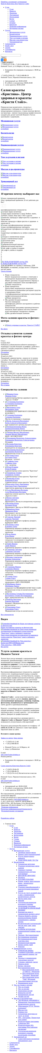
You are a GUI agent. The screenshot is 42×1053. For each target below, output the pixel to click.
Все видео (4, 647)
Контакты (8, 51)
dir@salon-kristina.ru (21, 799)
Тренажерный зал (15, 42)
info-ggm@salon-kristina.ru (10, 781)
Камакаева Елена (11, 480)
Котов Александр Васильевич (16, 423)
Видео (11, 19)
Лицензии (13, 13)
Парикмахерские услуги (18, 36)
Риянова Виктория (12, 601)
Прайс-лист (9, 46)
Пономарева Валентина (14, 452)
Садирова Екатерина (12, 417)
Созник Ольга (10, 578)
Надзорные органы (16, 28)
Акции (7, 48)
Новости (12, 11)
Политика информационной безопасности (16, 809)
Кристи (4, 4)
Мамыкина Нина (11, 511)
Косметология (14, 34)
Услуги (7, 30)
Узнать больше (6, 271)
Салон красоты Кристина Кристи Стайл (15, 766)
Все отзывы (5, 385)
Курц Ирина (9, 536)
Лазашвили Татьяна (12, 475)
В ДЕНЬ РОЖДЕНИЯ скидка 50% (13, 264)
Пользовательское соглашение (12, 811)
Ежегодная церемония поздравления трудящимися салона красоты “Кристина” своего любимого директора (19, 637)
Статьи (12, 21)
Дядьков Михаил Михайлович (16, 434)
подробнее (5, 129)
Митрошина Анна (12, 409)
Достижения (14, 15)
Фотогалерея (14, 17)
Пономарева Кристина (13, 446)
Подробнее (5, 352)
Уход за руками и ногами (18, 38)
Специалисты (10, 44)
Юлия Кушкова (10, 469)
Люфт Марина (10, 546)
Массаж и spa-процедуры (18, 40)
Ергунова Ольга (11, 457)
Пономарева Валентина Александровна (19, 440)
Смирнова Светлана (12, 551)
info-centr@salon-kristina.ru (10, 755)
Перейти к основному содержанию (14, 2)
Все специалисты (7, 615)
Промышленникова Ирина (15, 428)
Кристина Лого (12, 4)
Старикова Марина (12, 569)
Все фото (4, 329)
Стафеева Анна (10, 463)
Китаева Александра (12, 559)
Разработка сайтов (7, 818)
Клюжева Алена (11, 526)
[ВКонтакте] (2, 60)
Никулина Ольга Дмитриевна (16, 486)
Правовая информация (17, 26)
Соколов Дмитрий (12, 519)
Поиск (4, 57)
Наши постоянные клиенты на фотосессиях (17, 627)
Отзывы (12, 23)
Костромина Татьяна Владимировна (18, 596)
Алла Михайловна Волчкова (15, 492)
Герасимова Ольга (12, 609)
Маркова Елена (10, 396)
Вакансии (13, 24)
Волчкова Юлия (11, 505)
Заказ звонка (18, 738)
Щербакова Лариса (12, 586)
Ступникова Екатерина (13, 404)
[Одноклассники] (5, 60)
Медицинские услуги (17, 32)
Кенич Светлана (11, 500)
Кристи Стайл (24, 4)
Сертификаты (10, 49)
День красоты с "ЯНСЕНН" (11, 645)
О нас (7, 7)
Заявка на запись (7, 738)
